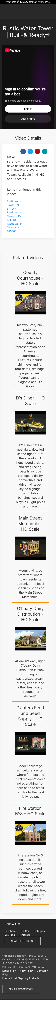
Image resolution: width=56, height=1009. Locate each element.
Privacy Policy (25, 970)
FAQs (5, 974)
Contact (41, 970)
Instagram (40, 931)
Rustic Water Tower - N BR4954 (14, 205)
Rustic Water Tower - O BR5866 (14, 227)
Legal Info (8, 970)
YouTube (10, 934)
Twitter (25, 931)
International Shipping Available (20, 978)
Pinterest (24, 934)
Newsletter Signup (22, 941)
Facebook (10, 931)
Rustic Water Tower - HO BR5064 (14, 216)
